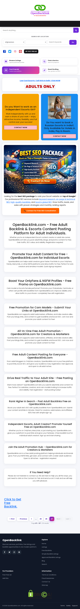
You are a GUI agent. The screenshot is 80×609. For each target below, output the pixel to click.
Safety (68, 606)
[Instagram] (14, 552)
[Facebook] (4, 552)
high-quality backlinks (20, 202)
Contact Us (46, 582)
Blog (43, 561)
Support (75, 606)
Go (73, 42)
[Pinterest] (19, 552)
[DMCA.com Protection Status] (40, 594)
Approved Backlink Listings (51, 557)
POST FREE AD (32, 51)
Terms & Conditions (49, 575)
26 (46, 519)
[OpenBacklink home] (40, 10)
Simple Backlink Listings (50, 554)
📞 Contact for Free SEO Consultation (40, 210)
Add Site (5, 578)
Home (44, 544)
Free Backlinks (47, 550)
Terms (62, 606)
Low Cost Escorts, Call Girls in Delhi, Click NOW (40, 80)
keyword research (47, 199)
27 (52, 519)
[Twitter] (9, 552)
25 (41, 519)
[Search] (76, 30)
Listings (44, 547)
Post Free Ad (6, 575)
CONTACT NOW (20, 127)
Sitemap (45, 585)
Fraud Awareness (48, 578)
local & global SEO (43, 202)
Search (44, 564)
